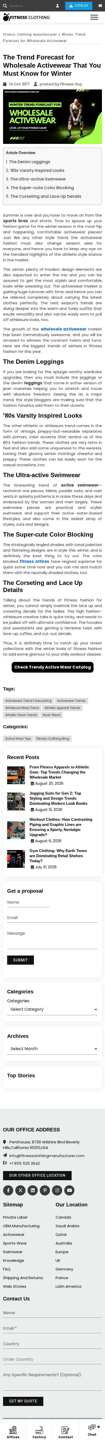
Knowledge (13, 1260)
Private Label (15, 1217)
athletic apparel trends (62, 708)
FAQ (6, 1269)
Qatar (61, 1234)
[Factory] (39, 1429)
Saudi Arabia (67, 1226)
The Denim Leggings (29, 162)
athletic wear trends (21, 715)
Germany (64, 1269)
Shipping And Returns (23, 1277)
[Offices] (13, 1429)
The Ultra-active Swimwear (38, 179)
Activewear (13, 1234)
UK (58, 1260)
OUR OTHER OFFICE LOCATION (37, 1175)
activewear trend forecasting (28, 701)
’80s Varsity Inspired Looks (37, 170)
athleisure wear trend (22, 708)
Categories (18, 1000)
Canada (63, 1217)
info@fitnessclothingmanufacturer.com (47, 1155)
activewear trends (71, 701)
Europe (62, 1251)
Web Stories (14, 1286)
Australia (64, 1243)
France (62, 1277)
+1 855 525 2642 (24, 1163)
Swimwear (12, 1251)
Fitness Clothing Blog (52, 738)
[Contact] (65, 1429)
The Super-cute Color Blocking (42, 188)
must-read (51, 715)
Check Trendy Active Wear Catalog (52, 667)
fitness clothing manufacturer (30, 34)
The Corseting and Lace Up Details (45, 196)
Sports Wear (15, 1243)
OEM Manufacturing (21, 1226)
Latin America (68, 1286)
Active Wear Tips (18, 738)
